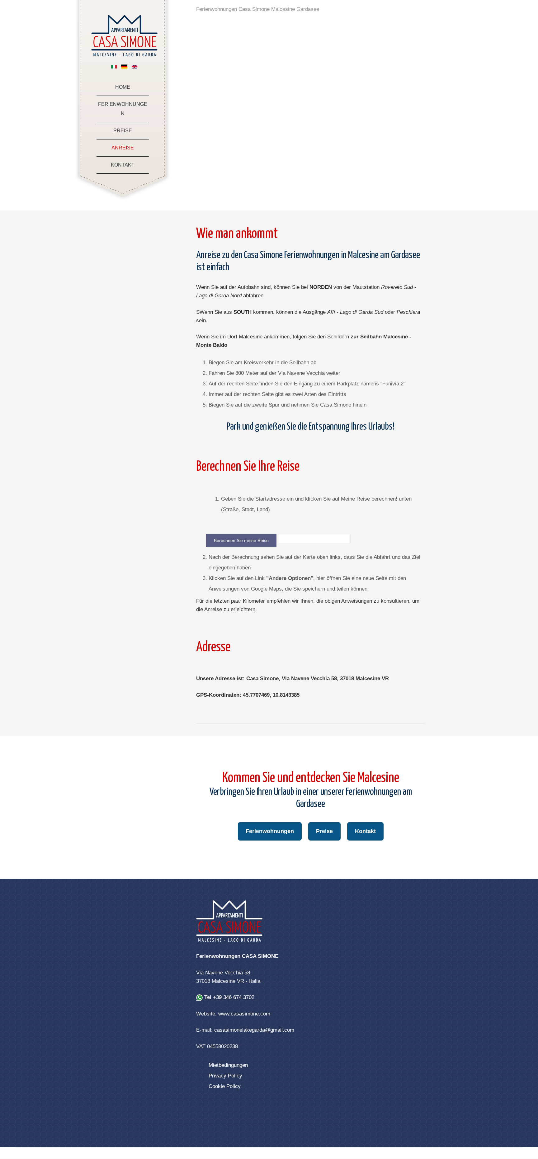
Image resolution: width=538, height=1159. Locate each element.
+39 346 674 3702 (233, 997)
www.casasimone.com (244, 1014)
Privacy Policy (225, 1076)
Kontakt (122, 164)
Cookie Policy (225, 1086)
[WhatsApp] (199, 997)
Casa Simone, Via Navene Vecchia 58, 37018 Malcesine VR (317, 678)
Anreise (122, 147)
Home (122, 87)
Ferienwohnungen (122, 108)
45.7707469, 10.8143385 (271, 695)
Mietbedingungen (228, 1065)
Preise (122, 130)
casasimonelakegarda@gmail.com (254, 1030)
